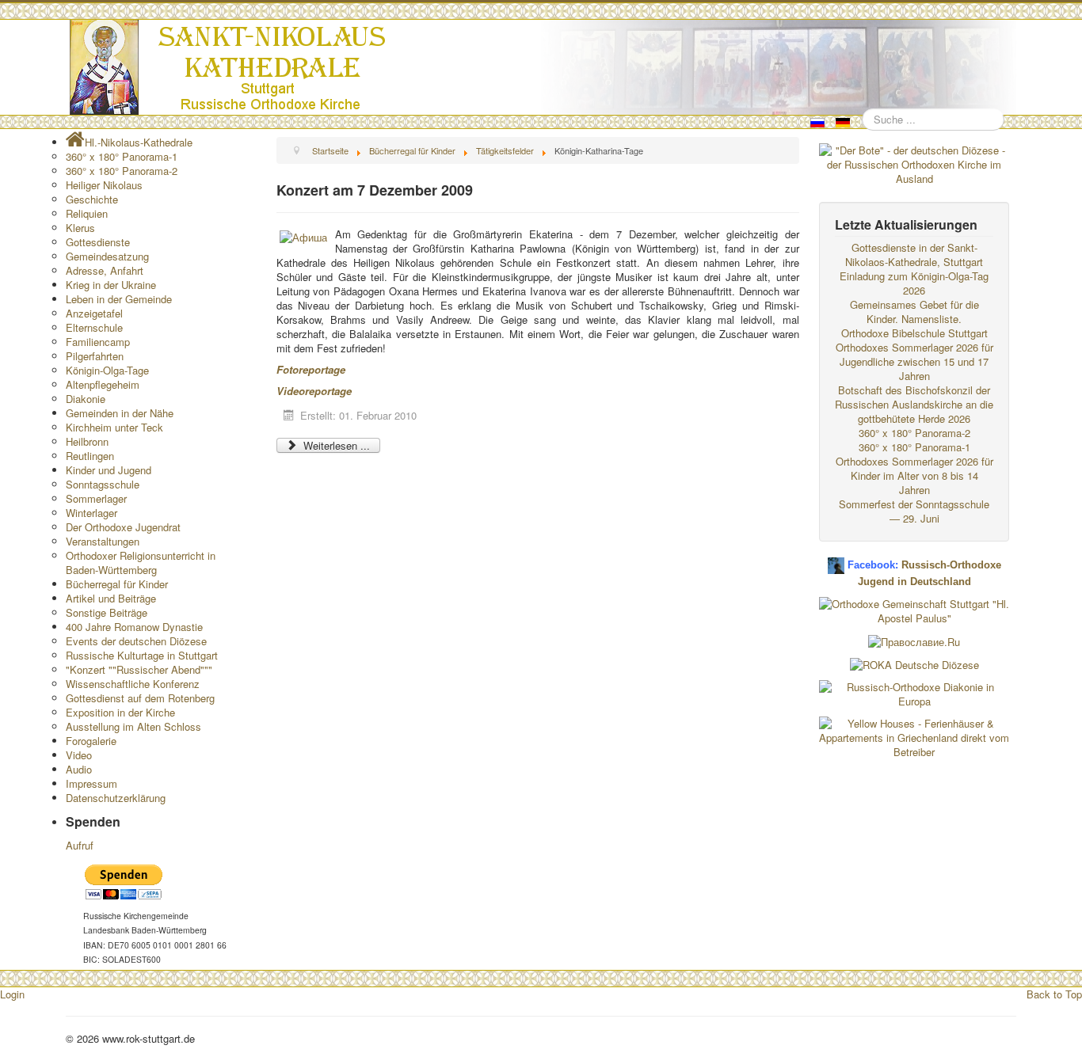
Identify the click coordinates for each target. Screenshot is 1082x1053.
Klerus (80, 227)
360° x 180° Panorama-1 (121, 156)
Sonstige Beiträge (106, 612)
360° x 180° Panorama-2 (121, 170)
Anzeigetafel (94, 313)
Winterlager (91, 512)
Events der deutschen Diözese (136, 640)
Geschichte (92, 199)
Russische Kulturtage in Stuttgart (142, 655)
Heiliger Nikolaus (104, 184)
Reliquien (87, 213)
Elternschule (94, 327)
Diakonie (85, 398)
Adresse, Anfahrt (104, 270)
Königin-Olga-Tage (107, 370)
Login (12, 994)
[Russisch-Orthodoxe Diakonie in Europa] (914, 693)
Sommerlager (96, 498)
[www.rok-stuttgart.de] (543, 67)
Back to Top (1054, 994)
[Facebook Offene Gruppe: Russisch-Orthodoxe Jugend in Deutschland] (836, 559)
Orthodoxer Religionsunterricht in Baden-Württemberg (140, 562)
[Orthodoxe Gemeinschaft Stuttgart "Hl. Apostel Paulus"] (914, 609)
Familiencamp (98, 341)
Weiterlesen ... (335, 445)
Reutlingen (90, 455)
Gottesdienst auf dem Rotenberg (140, 697)
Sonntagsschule (102, 484)
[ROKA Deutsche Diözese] (914, 663)
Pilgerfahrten (95, 355)
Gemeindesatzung (107, 256)
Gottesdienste (98, 241)
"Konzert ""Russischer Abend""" (139, 669)
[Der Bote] (914, 162)
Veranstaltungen (102, 541)
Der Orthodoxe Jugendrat (123, 526)
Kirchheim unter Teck (114, 427)
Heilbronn (87, 441)
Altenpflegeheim (102, 384)
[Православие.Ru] (914, 640)
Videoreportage (314, 390)
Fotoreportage (310, 369)
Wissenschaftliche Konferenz (133, 683)
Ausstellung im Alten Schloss (133, 726)
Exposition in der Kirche (120, 712)
